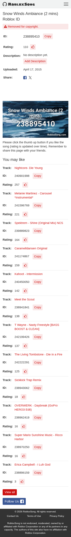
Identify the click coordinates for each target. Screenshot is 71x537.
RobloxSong (29, 511)
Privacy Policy (57, 516)
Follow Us (12, 501)
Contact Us (12, 516)
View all (10, 492)
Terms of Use (34, 516)
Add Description (35, 61)
